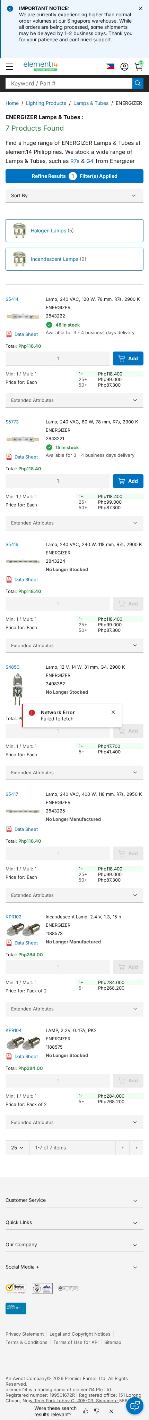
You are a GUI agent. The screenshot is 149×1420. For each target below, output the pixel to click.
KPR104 (13, 1030)
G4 (90, 161)
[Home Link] (53, 66)
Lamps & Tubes (90, 103)
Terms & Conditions (26, 1342)
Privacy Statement (25, 1334)
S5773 (12, 421)
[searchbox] (69, 83)
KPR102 (13, 916)
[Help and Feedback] (134, 1405)
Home (12, 103)
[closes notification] (140, 8)
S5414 (12, 299)
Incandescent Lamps (54, 259)
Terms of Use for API (75, 1342)
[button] (10, 66)
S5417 (12, 794)
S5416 (12, 544)
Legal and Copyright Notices (80, 1334)
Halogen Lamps (48, 230)
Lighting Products (46, 103)
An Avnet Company (26, 1378)
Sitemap (112, 1342)
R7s (74, 161)
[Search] (137, 83)
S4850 (12, 667)
